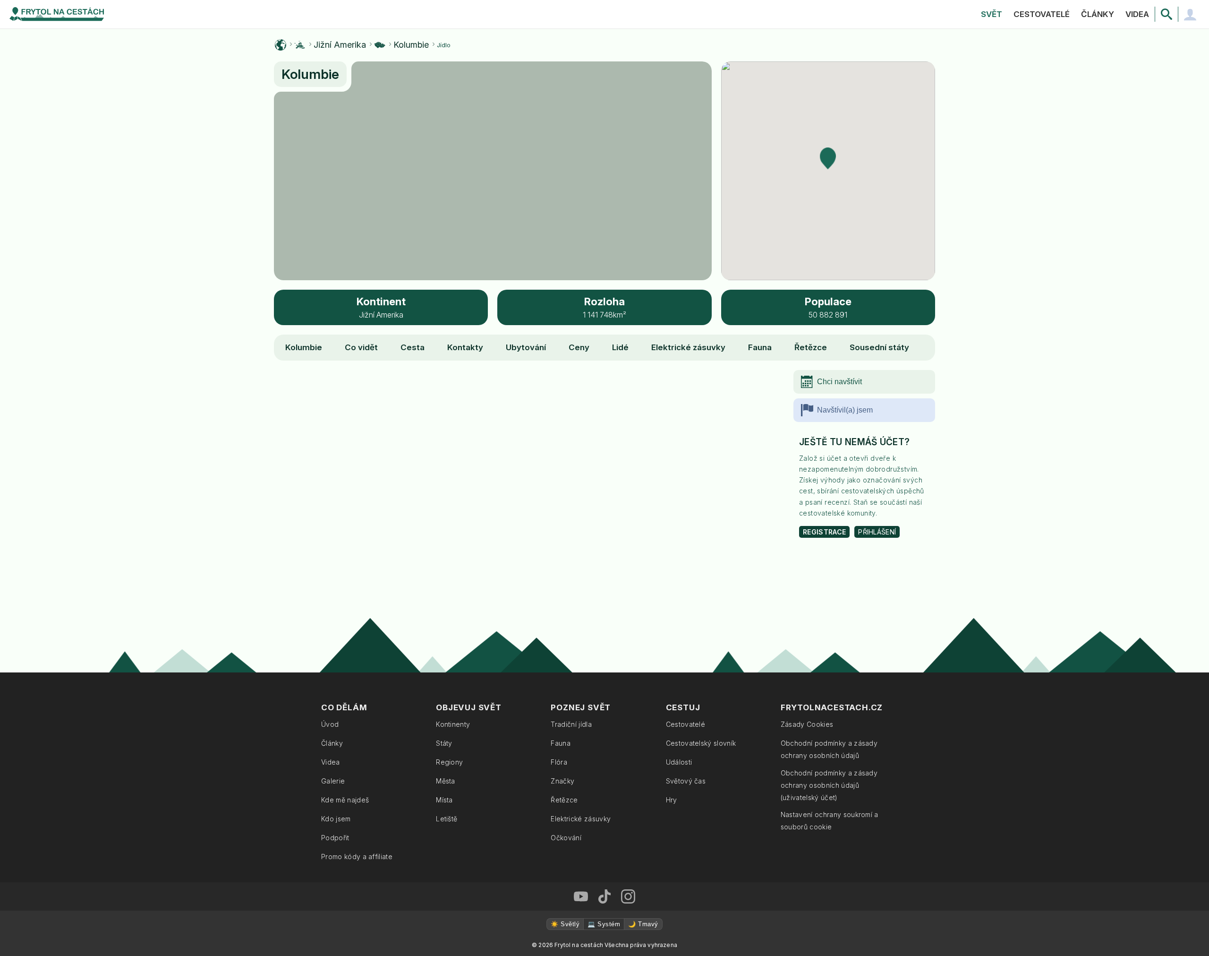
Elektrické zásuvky (688, 347)
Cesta (412, 347)
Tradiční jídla (571, 724)
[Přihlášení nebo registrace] (1190, 14)
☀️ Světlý (565, 924)
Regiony (449, 762)
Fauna (760, 347)
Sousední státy (879, 347)
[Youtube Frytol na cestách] (580, 896)
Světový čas (686, 781)
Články (1097, 14)
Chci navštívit (839, 382)
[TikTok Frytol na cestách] (604, 896)
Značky (562, 781)
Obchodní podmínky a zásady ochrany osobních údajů (829, 749)
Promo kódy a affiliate (356, 857)
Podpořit (335, 838)
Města (445, 781)
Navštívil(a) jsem (845, 410)
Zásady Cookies (807, 724)
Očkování (566, 838)
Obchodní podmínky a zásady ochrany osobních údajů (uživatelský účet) (829, 785)
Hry (671, 800)
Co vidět (361, 347)
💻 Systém (603, 924)
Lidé (620, 347)
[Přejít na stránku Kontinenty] (300, 45)
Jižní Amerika (340, 45)
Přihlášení (877, 532)
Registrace (824, 532)
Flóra (559, 762)
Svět (991, 14)
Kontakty (465, 347)
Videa (1137, 14)
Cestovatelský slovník (701, 743)
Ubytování (526, 347)
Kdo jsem (336, 819)
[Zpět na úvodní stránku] (56, 14)
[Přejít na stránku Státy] (379, 45)
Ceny (579, 347)
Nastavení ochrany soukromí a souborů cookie (829, 820)
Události (679, 762)
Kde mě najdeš (345, 800)
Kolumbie (411, 45)
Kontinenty (453, 724)
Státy (444, 743)
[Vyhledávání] (1166, 14)
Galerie (333, 781)
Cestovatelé (1041, 14)
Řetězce (810, 347)
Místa (444, 800)
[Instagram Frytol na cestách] (628, 896)
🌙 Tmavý (643, 924)
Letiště (446, 819)
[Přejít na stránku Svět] (280, 45)
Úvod (330, 724)
